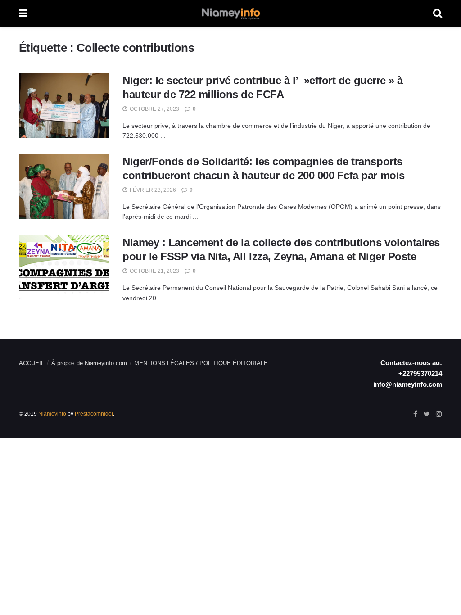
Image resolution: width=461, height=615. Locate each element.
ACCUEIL (31, 363)
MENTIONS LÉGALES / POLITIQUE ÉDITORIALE (201, 363)
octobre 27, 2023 (153, 109)
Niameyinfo (52, 414)
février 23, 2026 (152, 190)
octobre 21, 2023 (153, 271)
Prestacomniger (94, 414)
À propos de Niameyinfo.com (89, 363)
